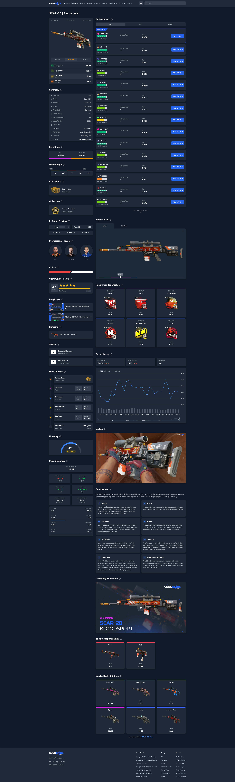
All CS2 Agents (180, 770)
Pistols (66, 3)
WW (80, 173)
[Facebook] (58, 762)
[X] (54, 762)
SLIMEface (87, 128)
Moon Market (104, 199)
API (162, 757)
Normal (57, 59)
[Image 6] (148, 481)
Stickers (121, 3)
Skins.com (103, 117)
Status (163, 763)
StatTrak (71, 59)
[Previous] (51, 227)
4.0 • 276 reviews (102, 111)
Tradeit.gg (103, 59)
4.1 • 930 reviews (102, 169)
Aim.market (104, 164)
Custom (84, 233)
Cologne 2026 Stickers (143, 770)
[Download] (98, 480)
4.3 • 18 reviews (102, 146)
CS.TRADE (103, 94)
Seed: (56, 227)
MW (63, 173)
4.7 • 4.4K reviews (102, 87)
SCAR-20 (88, 103)
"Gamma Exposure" (84, 139)
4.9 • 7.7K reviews (102, 52)
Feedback (164, 760)
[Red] (60, 272)
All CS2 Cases (180, 763)
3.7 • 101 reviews (102, 122)
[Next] (68, 227)
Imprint (163, 776)
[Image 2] (136, 481)
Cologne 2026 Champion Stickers (146, 767)
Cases (103, 3)
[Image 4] (142, 481)
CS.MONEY (104, 33)
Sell (141, 24)
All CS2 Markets (181, 773)
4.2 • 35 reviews (102, 158)
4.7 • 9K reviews (102, 39)
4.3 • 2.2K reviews (102, 193)
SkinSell (102, 70)
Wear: (76, 227)
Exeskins (103, 152)
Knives (89, 3)
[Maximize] (183, 230)
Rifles (81, 3)
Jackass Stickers (141, 763)
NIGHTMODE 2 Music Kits (144, 773)
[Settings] (141, 3)
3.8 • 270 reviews (102, 204)
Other (128, 3)
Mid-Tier (74, 3)
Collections (112, 3)
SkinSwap (103, 188)
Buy (110, 24)
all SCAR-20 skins (146, 737)
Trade (170, 24)
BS (89, 173)
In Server (71, 20)
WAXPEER (103, 176)
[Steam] (64, 762)
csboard (102, 141)
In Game (55, 20)
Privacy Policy (165, 770)
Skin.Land (103, 82)
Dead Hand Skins (141, 776)
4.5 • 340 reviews (102, 99)
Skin (89, 95)
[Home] (56, 3)
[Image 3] (139, 481)
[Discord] (51, 762)
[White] (82, 272)
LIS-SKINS (103, 47)
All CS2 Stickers (181, 760)
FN (55, 173)
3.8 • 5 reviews (101, 75)
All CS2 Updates (181, 776)
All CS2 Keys (180, 767)
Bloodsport (87, 106)
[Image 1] (133, 481)
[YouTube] (61, 762)
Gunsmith (88, 110)
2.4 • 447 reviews (102, 181)
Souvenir (84, 59)
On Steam (88, 20)
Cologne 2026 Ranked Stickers (145, 757)
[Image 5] (145, 481)
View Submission (85, 132)
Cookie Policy (165, 773)
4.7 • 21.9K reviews (103, 64)
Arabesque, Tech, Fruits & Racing (146, 760)
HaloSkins (103, 106)
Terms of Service (166, 767)
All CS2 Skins (180, 757)
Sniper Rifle (87, 99)
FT (72, 173)
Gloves (96, 3)
